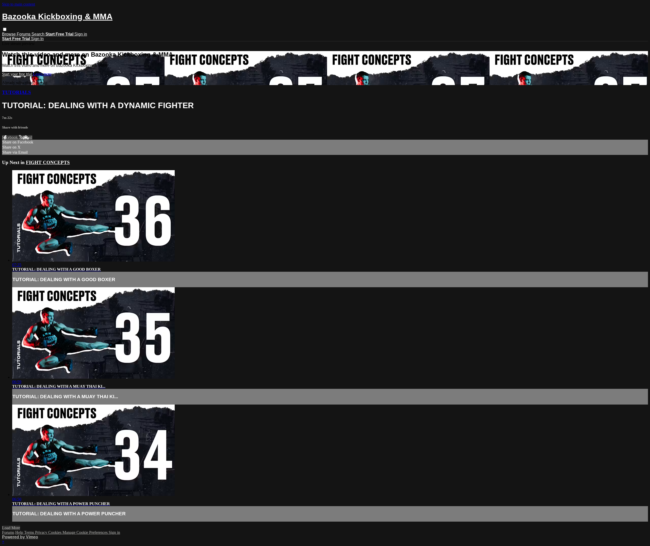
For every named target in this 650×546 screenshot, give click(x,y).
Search (38, 34)
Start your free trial (17, 74)
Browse (9, 34)
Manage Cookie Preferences (85, 532)
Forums (24, 34)
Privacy (41, 532)
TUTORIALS (16, 92)
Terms (29, 532)
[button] (4, 29)
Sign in (80, 34)
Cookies (55, 532)
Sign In (37, 39)
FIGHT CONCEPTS (48, 162)
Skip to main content (18, 4)
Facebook (10, 137)
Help (19, 532)
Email (27, 137)
